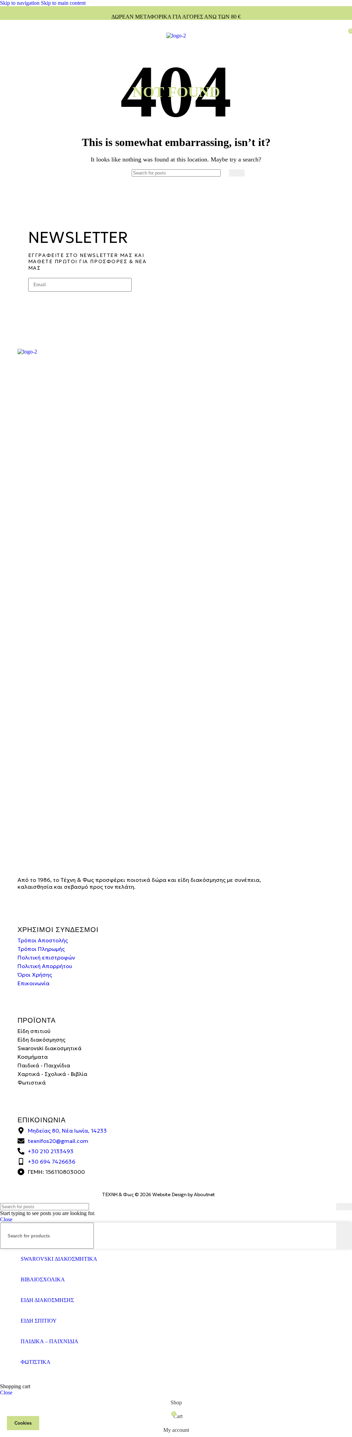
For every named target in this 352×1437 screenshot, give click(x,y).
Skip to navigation (20, 3)
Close (6, 1219)
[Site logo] (176, 35)
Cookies (23, 1423)
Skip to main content (63, 3)
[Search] (237, 173)
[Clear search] (224, 173)
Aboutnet (204, 1194)
